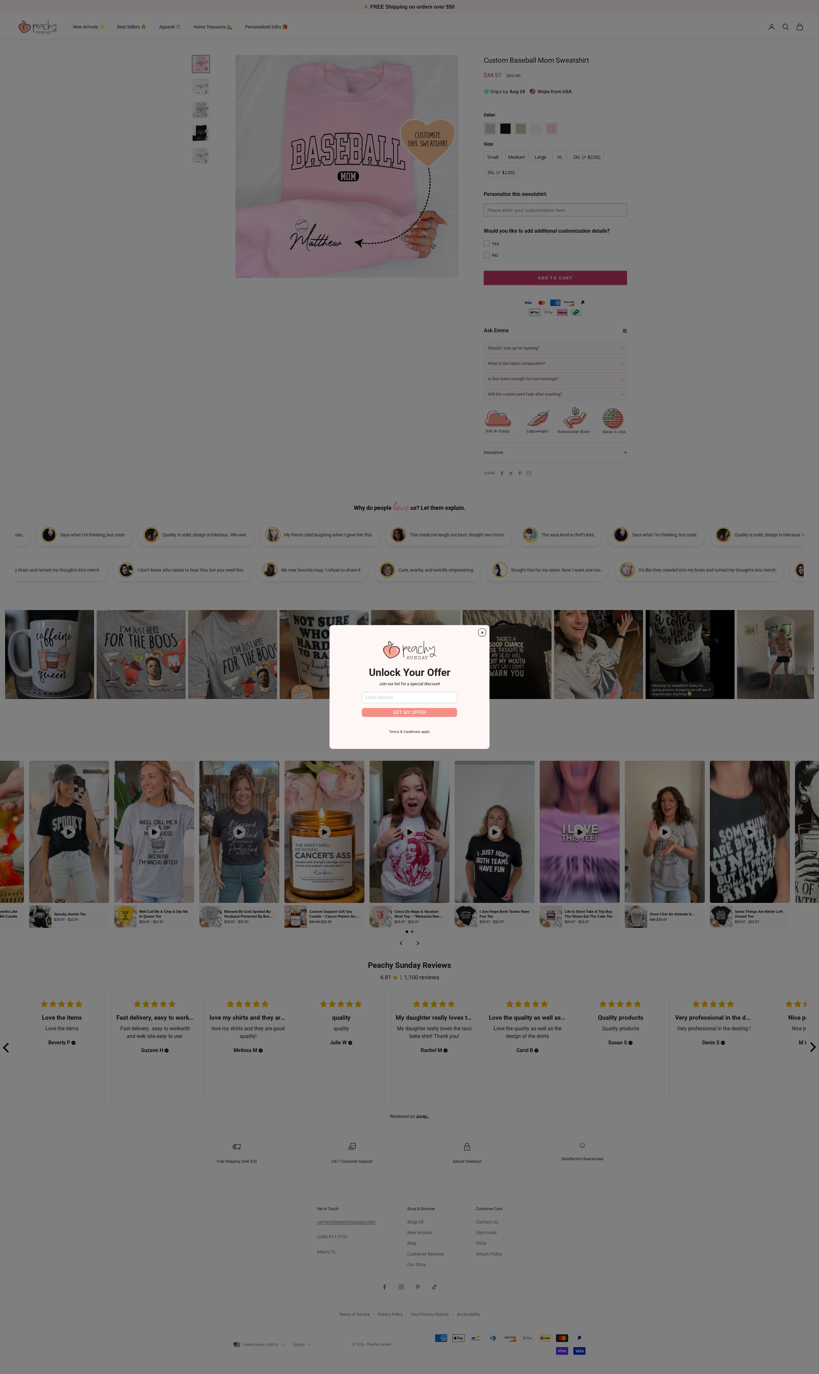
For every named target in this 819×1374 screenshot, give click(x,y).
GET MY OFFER (409, 712)
